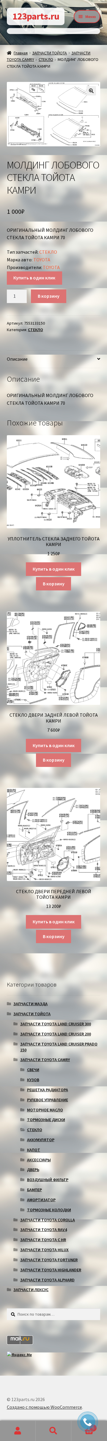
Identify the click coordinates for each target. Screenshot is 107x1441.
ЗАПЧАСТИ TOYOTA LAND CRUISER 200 (55, 1034)
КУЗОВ (33, 1079)
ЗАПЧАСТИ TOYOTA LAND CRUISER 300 (55, 1023)
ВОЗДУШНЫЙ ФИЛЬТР (47, 1179)
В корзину (48, 296)
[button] (91, 90)
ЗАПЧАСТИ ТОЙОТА (49, 53)
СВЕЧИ (33, 1069)
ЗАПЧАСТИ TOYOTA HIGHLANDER (50, 1269)
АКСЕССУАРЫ (39, 1159)
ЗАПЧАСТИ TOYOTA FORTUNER (49, 1259)
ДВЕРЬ (33, 1169)
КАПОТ (33, 1149)
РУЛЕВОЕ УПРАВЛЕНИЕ (47, 1099)
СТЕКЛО (46, 59)
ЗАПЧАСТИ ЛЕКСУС (30, 1289)
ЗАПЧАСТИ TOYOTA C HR (43, 1239)
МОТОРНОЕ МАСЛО (45, 1110)
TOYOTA (41, 260)
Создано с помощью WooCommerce (44, 1407)
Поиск (53, 1431)
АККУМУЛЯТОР (40, 1139)
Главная (21, 53)
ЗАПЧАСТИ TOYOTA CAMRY (45, 1059)
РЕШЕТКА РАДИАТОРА (47, 1089)
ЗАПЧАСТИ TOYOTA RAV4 (43, 1229)
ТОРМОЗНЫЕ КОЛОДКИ (49, 1209)
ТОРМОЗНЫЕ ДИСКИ (46, 1119)
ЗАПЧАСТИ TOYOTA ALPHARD (47, 1280)
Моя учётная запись (18, 1431)
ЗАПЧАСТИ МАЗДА (30, 1003)
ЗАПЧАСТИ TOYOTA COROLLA (47, 1220)
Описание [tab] (17, 359)
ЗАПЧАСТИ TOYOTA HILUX (44, 1249)
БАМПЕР (34, 1189)
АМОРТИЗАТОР (41, 1199)
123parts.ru (35, 16)
